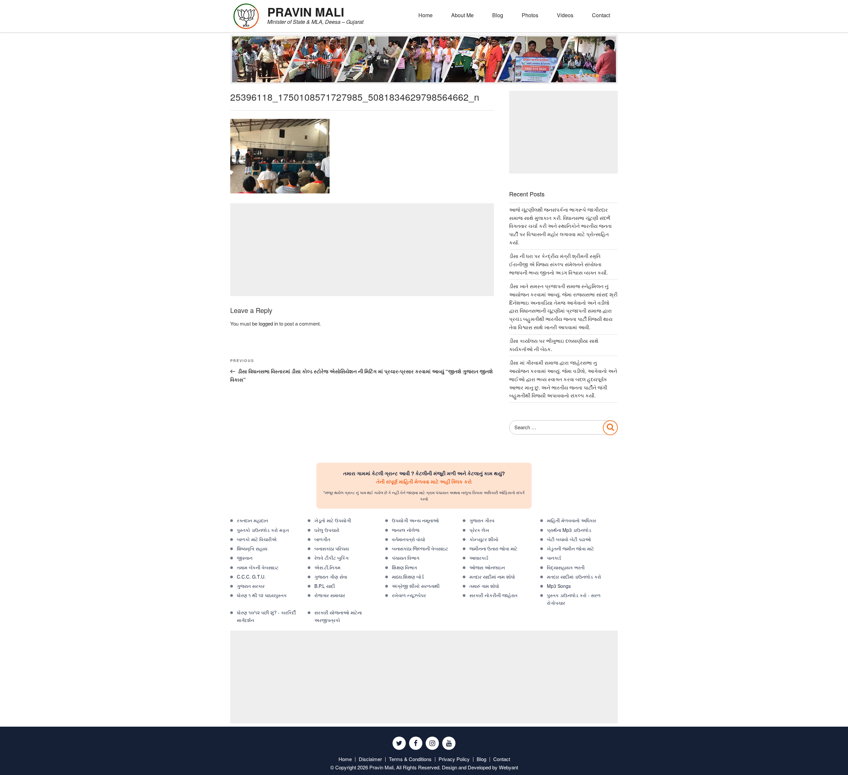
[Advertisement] (362, 249)
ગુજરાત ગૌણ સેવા (330, 576)
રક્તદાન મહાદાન (252, 520)
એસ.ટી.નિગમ (327, 567)
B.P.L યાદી (324, 586)
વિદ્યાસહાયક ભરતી (566, 567)
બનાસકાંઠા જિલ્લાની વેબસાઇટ (420, 548)
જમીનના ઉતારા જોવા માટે (493, 548)
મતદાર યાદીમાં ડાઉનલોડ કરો (574, 576)
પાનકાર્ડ (554, 557)
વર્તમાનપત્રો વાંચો (408, 539)
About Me (462, 15)
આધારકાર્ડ (478, 557)
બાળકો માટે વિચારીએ (257, 539)
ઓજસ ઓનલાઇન (487, 567)
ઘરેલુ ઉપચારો (327, 530)
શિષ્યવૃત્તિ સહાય (252, 548)
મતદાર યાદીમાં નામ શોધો (492, 576)
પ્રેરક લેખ (479, 530)
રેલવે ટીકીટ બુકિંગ (331, 557)
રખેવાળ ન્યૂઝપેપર (409, 595)
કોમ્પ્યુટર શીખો (484, 539)
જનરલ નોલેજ (405, 530)
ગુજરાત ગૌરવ (482, 520)
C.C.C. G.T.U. (251, 576)
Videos (565, 15)
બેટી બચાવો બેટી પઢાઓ (569, 539)
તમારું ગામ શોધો (484, 586)
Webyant (508, 767)
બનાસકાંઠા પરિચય (331, 548)
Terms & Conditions (410, 758)
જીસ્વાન (244, 557)
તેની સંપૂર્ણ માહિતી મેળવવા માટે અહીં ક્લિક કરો (424, 481)
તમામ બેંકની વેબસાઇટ (258, 567)
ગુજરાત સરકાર (251, 586)
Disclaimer (370, 758)
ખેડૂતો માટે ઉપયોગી (332, 520)
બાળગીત (322, 539)
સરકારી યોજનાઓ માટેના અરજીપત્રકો (338, 616)
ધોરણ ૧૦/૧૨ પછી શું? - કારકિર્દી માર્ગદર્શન (266, 616)
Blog (497, 15)
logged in (268, 323)
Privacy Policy (454, 758)
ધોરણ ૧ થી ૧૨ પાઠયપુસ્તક (262, 595)
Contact (601, 15)
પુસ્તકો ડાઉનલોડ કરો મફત (263, 530)
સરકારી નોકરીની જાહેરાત (493, 595)
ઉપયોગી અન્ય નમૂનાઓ (415, 520)
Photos (530, 15)
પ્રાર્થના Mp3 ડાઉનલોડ (569, 530)
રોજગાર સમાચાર (329, 595)
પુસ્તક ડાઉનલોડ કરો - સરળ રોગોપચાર (574, 599)
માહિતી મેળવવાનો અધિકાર (571, 520)
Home (425, 15)
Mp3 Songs (559, 586)
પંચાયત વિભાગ (405, 557)
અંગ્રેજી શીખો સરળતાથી (416, 586)
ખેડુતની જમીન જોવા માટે (570, 548)
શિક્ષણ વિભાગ (404, 567)
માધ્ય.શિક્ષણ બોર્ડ (408, 576)
